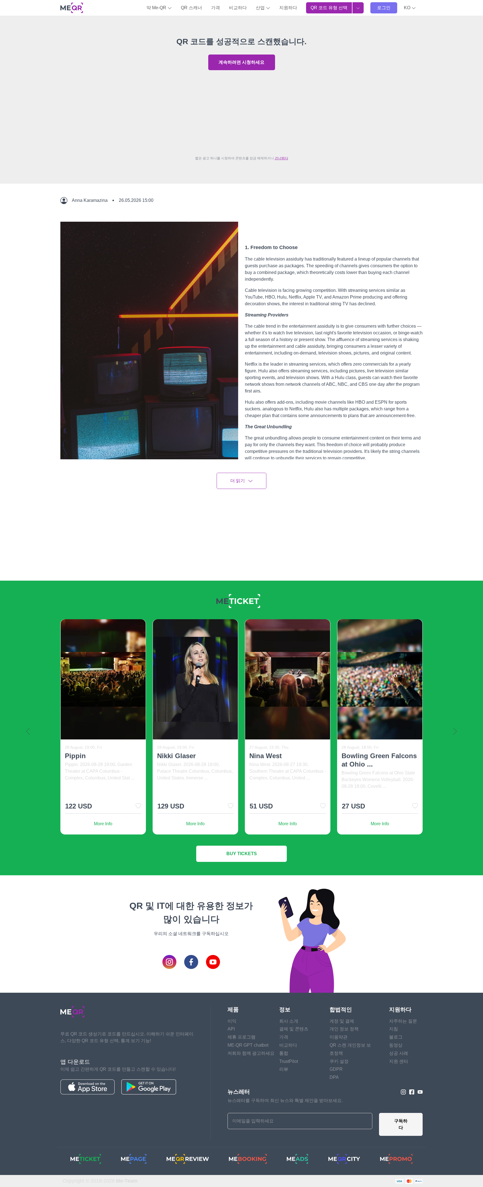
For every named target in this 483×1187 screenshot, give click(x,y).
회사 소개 (288, 1021)
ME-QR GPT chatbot (248, 1045)
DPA (334, 1077)
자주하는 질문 (403, 1021)
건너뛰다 (281, 158)
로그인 (383, 7)
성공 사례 (398, 1053)
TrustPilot (288, 1061)
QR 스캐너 (191, 7)
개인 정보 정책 (344, 1029)
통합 (283, 1053)
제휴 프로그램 (241, 1037)
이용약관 (338, 1037)
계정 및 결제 (342, 1021)
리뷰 (283, 1069)
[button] (410, 7)
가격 (215, 7)
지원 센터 (398, 1061)
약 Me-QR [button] (156, 7)
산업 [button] (261, 7)
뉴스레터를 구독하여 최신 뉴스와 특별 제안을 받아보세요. (285, 1100)
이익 (232, 1021)
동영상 (395, 1045)
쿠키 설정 (339, 1061)
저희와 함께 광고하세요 (251, 1053)
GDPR (336, 1069)
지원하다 (288, 7)
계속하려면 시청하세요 (241, 62)
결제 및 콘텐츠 (293, 1029)
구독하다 (401, 1124)
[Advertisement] (241, 111)
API (231, 1029)
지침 (393, 1029)
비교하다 (238, 7)
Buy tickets (241, 853)
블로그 (395, 1037)
